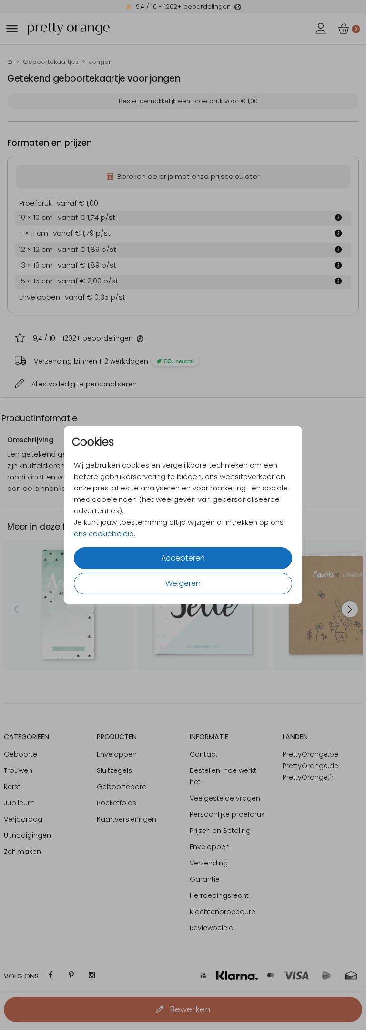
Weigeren (183, 583)
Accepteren (183, 557)
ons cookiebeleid (104, 534)
